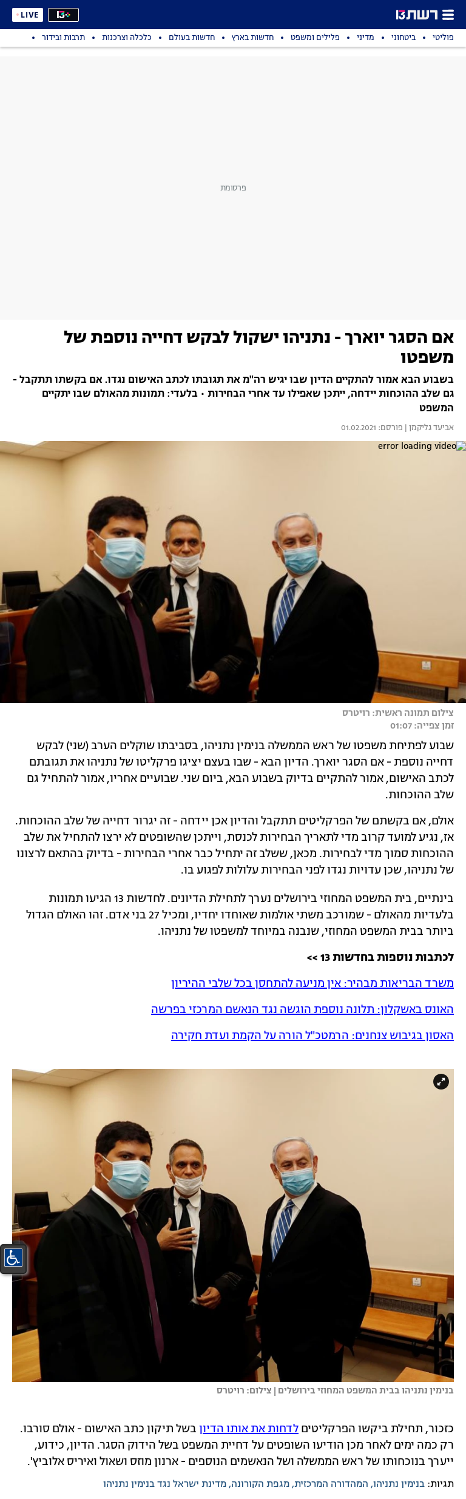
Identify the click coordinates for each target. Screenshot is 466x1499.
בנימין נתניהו (399, 1484)
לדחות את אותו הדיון (249, 1429)
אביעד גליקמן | (428, 428)
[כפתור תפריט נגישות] (13, 1257)
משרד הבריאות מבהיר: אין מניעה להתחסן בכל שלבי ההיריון (312, 984)
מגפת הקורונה (260, 1484)
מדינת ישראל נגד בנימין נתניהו (164, 1484)
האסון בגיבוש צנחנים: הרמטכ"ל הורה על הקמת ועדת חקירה (312, 1036)
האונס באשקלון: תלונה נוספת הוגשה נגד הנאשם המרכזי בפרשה (302, 1010)
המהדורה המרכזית (331, 1484)
